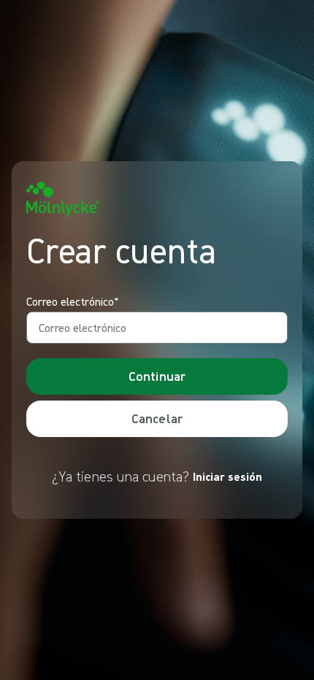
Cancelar (157, 418)
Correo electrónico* (72, 302)
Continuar (157, 376)
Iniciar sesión (227, 476)
